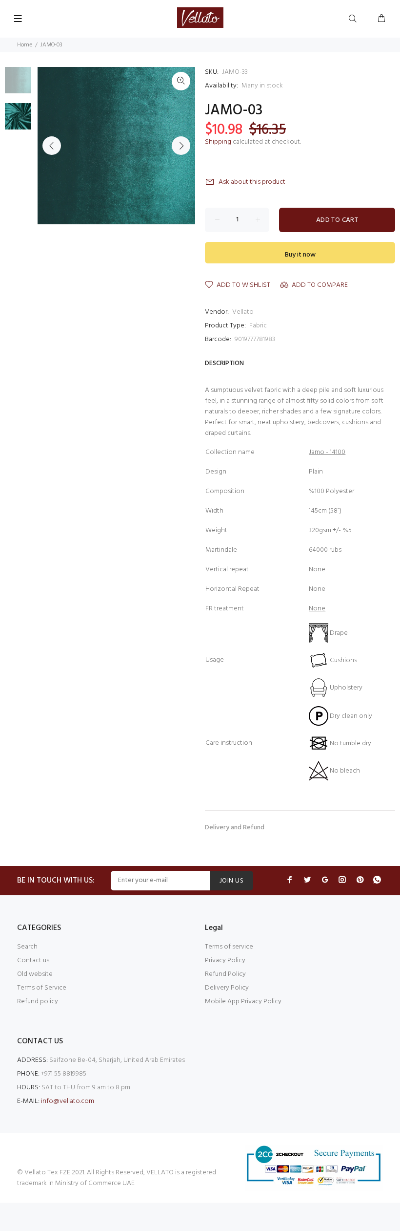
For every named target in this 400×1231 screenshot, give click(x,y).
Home (24, 45)
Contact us (33, 960)
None (317, 608)
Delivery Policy (227, 987)
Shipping (218, 142)
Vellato (243, 312)
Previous (51, 145)
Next (181, 145)
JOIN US (231, 880)
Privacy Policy (225, 960)
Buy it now (300, 254)
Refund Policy (225, 974)
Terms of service (229, 946)
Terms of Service (41, 987)
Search (27, 946)
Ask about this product (252, 182)
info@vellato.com (67, 1101)
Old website (35, 974)
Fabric (258, 325)
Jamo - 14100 (327, 452)
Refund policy (37, 1001)
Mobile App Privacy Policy (243, 1001)
